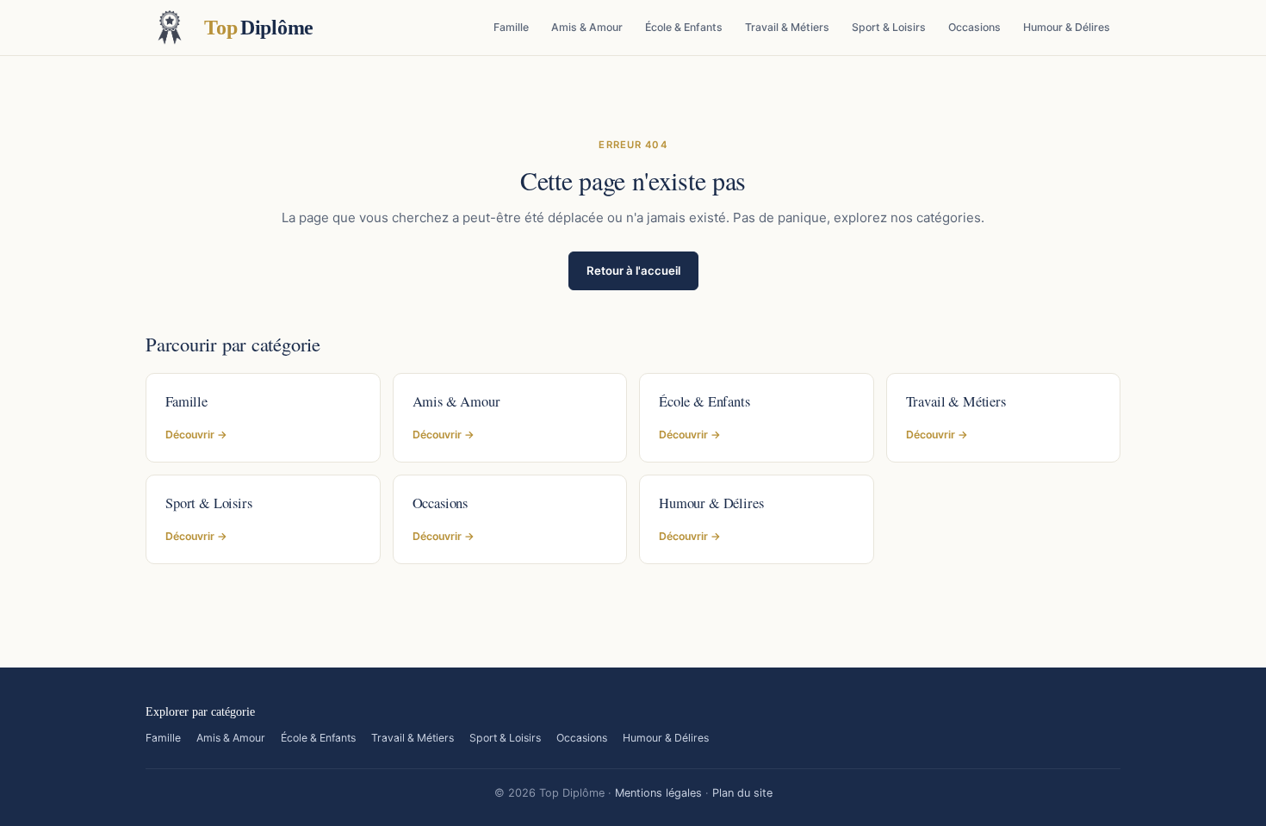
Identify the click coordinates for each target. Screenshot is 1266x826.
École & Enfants (684, 27)
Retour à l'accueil (633, 270)
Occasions (974, 27)
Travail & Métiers (787, 27)
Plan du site (742, 792)
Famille (511, 27)
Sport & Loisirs (889, 27)
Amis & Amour (587, 27)
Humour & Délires (1066, 27)
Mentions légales (658, 792)
